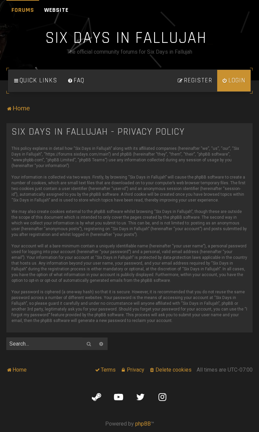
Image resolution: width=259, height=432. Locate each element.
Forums (22, 10)
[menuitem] (75, 80)
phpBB (143, 424)
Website (56, 10)
